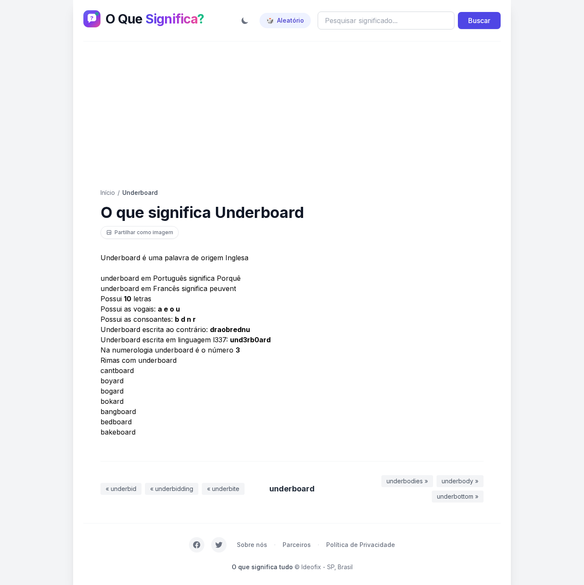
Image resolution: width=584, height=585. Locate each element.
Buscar (479, 20)
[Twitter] (219, 545)
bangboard (118, 411)
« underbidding (171, 488)
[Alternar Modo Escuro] (245, 20)
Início (107, 192)
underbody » (460, 481)
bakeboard (118, 432)
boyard (112, 380)
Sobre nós (252, 544)
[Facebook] (196, 545)
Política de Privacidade (360, 544)
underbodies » (407, 481)
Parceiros (297, 544)
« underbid (121, 488)
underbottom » (457, 496)
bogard (112, 391)
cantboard (117, 370)
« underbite (223, 488)
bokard (112, 401)
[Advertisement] (292, 115)
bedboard (116, 421)
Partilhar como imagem (144, 232)
